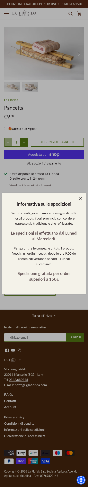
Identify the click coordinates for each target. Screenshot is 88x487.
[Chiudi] (80, 198)
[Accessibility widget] (81, 480)
